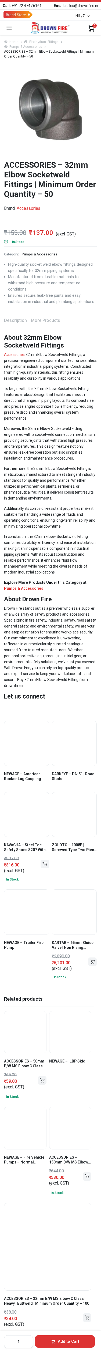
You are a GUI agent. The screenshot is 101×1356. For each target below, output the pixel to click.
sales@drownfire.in (76, 6)
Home (13, 42)
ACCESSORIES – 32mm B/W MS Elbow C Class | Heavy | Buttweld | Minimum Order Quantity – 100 (46, 1301)
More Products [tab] (45, 320)
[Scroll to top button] (92, 1328)
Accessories (29, 208)
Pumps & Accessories (25, 47)
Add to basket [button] (92, 961)
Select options (45, 864)
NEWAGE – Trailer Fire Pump (24, 945)
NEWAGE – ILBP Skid (67, 1061)
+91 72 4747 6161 (22, 6)
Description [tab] (15, 320)
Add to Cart (68, 1341)
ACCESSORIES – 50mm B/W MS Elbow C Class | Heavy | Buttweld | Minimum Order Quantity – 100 (24, 1063)
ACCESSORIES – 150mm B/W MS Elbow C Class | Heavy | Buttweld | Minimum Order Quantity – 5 (70, 1160)
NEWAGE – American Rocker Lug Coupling (22, 776)
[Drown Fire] (50, 28)
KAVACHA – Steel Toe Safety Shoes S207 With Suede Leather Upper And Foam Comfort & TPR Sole (25, 847)
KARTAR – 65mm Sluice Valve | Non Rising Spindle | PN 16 (72, 945)
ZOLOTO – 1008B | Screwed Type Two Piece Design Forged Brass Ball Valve (74, 847)
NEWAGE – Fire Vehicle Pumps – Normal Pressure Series (24, 1160)
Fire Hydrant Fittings (44, 42)
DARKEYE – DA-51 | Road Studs (73, 776)
